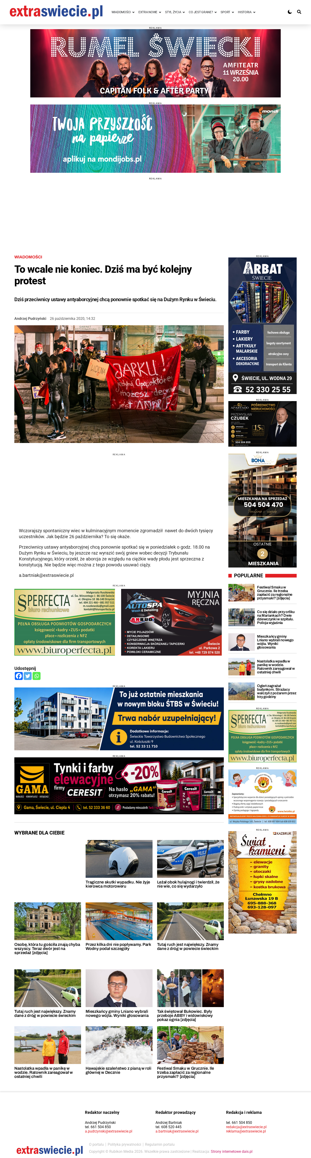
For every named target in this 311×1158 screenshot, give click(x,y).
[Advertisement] (155, 212)
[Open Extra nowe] (160, 12)
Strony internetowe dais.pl (231, 1151)
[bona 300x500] (262, 511)
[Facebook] (19, 676)
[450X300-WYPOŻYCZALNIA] (171, 622)
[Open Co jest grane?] (215, 12)
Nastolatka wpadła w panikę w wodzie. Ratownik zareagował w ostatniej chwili (43, 1072)
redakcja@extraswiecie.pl (246, 1127)
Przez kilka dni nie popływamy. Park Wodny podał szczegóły (118, 946)
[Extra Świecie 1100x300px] (155, 138)
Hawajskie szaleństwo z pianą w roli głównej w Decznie (118, 1070)
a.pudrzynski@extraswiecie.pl (108, 1131)
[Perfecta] (262, 736)
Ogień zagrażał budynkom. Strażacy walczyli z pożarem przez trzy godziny (276, 691)
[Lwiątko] (262, 796)
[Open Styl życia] (183, 12)
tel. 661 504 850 (98, 1127)
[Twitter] (28, 676)
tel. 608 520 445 (168, 1127)
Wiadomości (28, 257)
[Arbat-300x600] (262, 325)
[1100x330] (119, 718)
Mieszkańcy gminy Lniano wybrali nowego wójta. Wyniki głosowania (117, 1013)
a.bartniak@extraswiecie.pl (177, 1131)
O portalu (96, 1144)
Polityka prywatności (124, 1144)
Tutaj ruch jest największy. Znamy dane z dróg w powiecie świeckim (188, 946)
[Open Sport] (233, 12)
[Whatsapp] (37, 676)
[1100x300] (119, 785)
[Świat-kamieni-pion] (262, 882)
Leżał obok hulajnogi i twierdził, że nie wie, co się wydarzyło (188, 884)
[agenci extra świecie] (262, 424)
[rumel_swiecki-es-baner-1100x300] (155, 63)
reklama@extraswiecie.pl (246, 1131)
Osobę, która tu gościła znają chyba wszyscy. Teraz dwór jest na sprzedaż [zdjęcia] (47, 948)
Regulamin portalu (160, 1144)
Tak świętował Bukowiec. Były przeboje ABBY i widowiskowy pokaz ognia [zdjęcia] (185, 1015)
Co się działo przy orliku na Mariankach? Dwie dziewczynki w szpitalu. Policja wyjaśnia (276, 617)
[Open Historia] (254, 12)
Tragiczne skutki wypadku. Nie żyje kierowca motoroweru (118, 884)
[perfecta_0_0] (64, 622)
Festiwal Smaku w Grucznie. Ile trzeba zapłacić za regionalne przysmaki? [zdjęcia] (185, 1072)
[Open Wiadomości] (133, 12)
